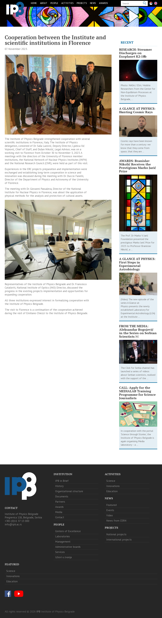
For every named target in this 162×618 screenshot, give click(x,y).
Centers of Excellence (68, 531)
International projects (119, 539)
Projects (82, 3)
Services (60, 552)
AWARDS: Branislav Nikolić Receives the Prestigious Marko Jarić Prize (137, 166)
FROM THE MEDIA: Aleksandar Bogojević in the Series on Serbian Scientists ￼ (138, 331)
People (54, 3)
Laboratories (62, 536)
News (93, 3)
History (59, 486)
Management (62, 541)
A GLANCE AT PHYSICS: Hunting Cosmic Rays (137, 110)
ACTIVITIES (67, 3)
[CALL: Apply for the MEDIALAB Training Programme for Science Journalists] (138, 414)
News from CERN (116, 520)
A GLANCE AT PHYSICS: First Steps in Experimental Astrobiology (137, 264)
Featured (111, 505)
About (43, 3)
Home (34, 3)
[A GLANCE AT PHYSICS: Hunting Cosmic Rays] (138, 126)
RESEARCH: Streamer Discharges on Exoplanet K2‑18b (135, 53)
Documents (61, 496)
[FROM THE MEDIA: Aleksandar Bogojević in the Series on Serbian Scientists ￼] (138, 352)
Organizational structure (69, 491)
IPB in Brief (62, 481)
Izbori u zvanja (63, 557)
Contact (59, 517)
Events (110, 510)
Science (110, 481)
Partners (60, 501)
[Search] (144, 3)
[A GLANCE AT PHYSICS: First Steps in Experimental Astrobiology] (138, 284)
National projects (116, 534)
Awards (103, 3)
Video (109, 515)
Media (58, 512)
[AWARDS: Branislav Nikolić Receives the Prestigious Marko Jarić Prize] (138, 203)
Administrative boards (68, 547)
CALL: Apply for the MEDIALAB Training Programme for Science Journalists (137, 393)
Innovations (113, 486)
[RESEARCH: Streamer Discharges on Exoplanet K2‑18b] (138, 70)
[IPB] (15, 9)
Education (112, 491)
